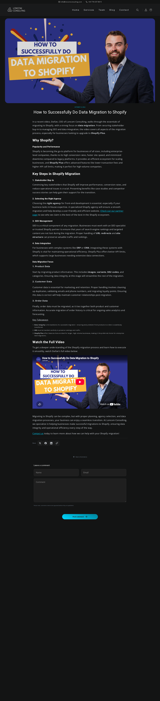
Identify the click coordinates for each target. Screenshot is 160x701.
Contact (124, 10)
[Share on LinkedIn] (51, 443)
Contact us (38, 433)
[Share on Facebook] (45, 443)
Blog (112, 10)
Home (75, 10)
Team (102, 10)
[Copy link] (56, 443)
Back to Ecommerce (81, 457)
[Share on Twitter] (40, 443)
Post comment (78, 517)
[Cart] (151, 10)
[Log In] (146, 10)
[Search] (137, 10)
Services (89, 10)
